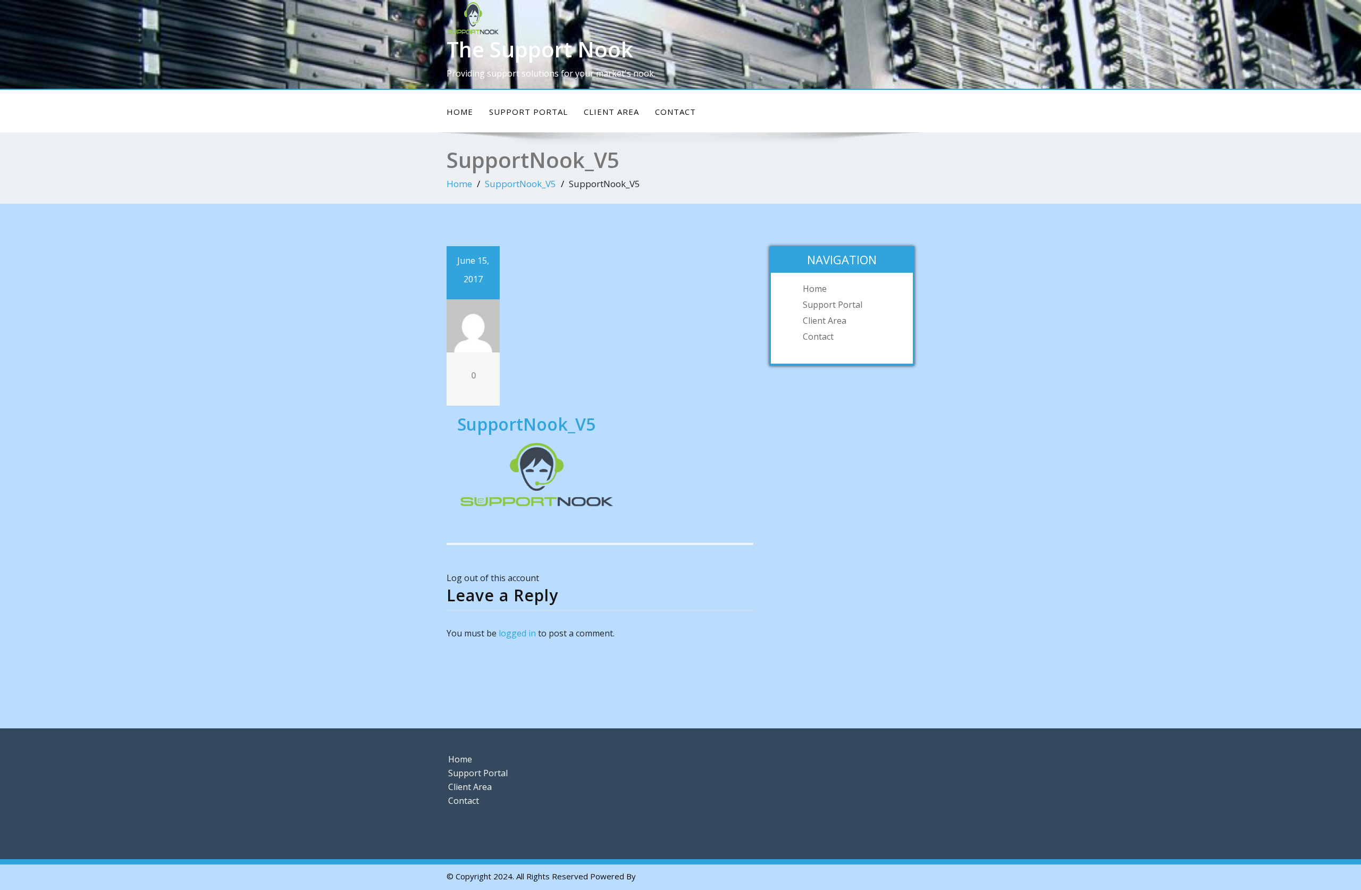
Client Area (611, 111)
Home (460, 111)
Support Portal (528, 111)
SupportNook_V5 (520, 184)
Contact (675, 111)
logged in (517, 633)
